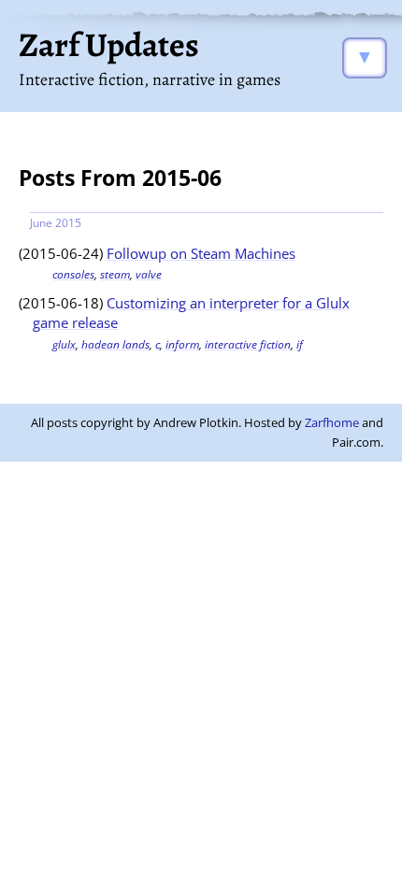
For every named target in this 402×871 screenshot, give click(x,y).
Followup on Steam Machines (201, 253)
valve (149, 274)
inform (182, 344)
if (299, 344)
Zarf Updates (109, 44)
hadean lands (115, 344)
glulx (64, 344)
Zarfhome (332, 422)
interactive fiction (248, 344)
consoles (73, 274)
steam (115, 274)
